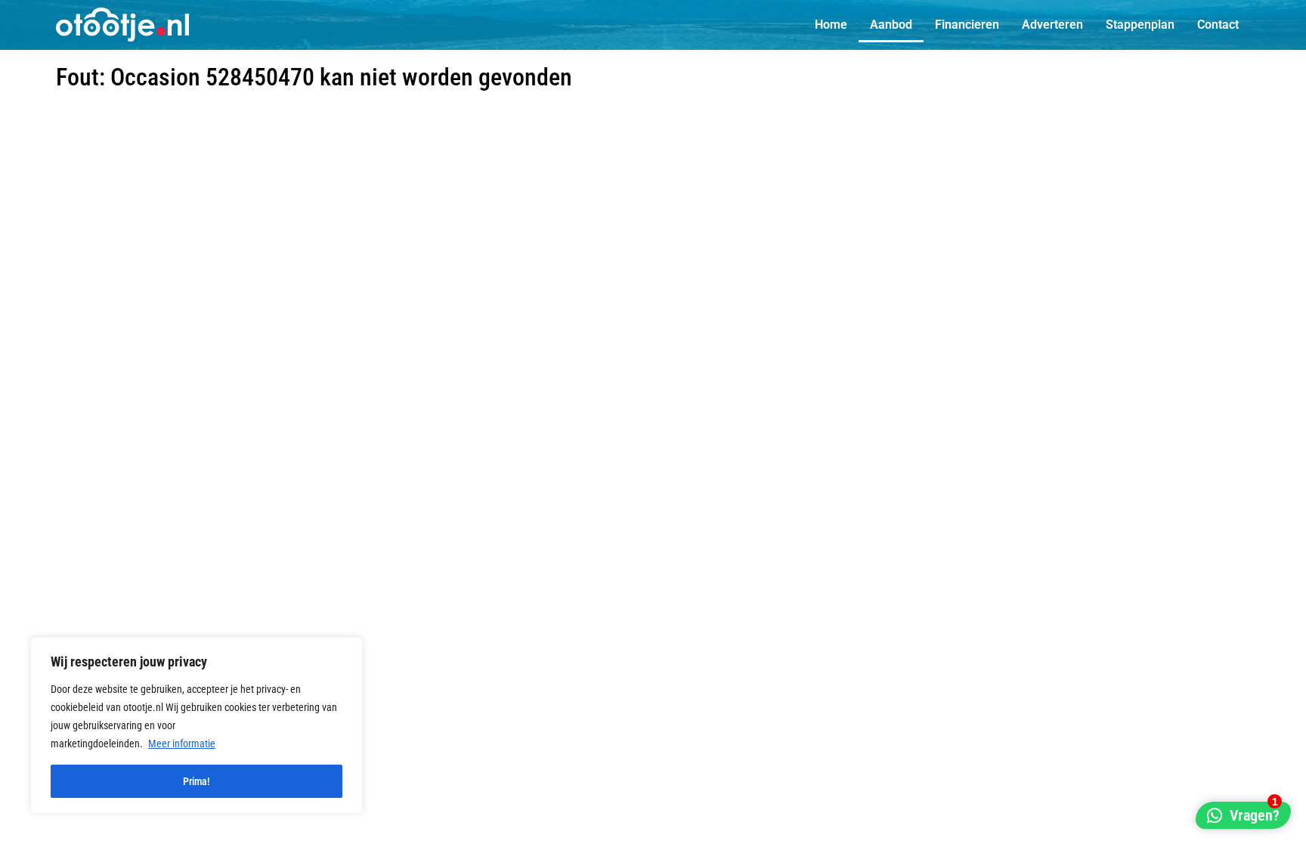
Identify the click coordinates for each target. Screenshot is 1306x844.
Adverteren (1052, 24)
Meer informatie (181, 743)
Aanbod (891, 24)
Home (831, 24)
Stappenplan (1140, 24)
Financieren (967, 24)
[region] (196, 725)
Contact (1218, 24)
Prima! (196, 781)
